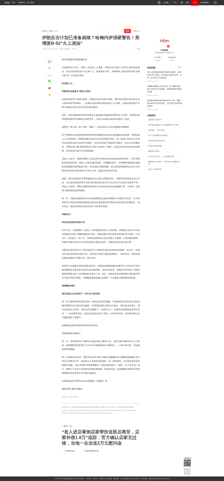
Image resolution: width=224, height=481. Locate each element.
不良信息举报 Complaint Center (130, 478)
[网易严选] (175, 2)
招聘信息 (102, 478)
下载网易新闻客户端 (91, 451)
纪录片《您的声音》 (155, 169)
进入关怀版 (30, 2)
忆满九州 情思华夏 (155, 146)
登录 (195, 2)
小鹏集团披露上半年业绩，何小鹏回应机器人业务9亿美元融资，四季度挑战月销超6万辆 (164, 89)
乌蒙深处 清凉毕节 (155, 120)
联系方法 (95, 478)
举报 (138, 49)
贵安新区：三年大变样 (156, 130)
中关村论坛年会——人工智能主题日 (161, 156)
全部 (179, 67)
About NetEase (80, 478)
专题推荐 (151, 115)
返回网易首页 (70, 451)
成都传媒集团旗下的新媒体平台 (164, 52)
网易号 (51, 31)
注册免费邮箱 (204, 2)
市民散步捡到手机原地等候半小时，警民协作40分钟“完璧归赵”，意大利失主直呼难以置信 (164, 103)
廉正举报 (144, 478)
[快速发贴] (49, 61)
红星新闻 (66, 49)
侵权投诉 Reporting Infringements (159, 478)
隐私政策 (116, 478)
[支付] (182, 2)
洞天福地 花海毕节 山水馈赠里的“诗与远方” (164, 125)
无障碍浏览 (21, 2)
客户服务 (109, 478)
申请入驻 (136, 31)
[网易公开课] (167, 2)
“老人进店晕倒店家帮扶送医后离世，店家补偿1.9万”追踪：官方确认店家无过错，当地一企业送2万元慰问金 (100, 437)
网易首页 (7, 2)
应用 (13, 2)
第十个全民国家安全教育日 (158, 135)
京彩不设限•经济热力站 (156, 141)
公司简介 (88, 478)
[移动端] (159, 2)
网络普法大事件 (154, 151)
